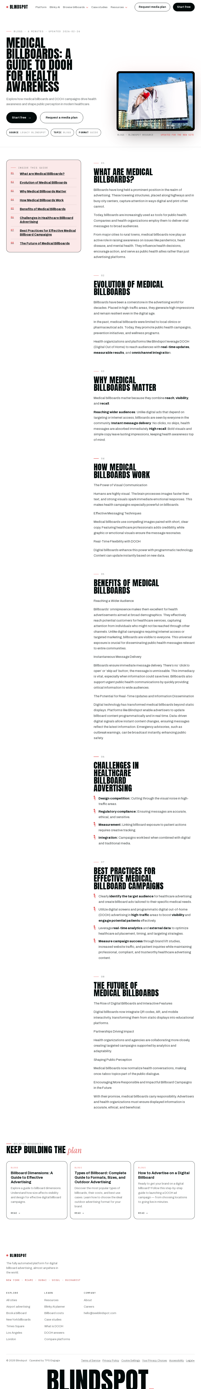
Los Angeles (14, 1332)
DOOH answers (54, 1332)
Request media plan (152, 6)
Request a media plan (62, 117)
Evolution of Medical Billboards (39, 182)
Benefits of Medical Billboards (38, 209)
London (11, 1339)
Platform (41, 7)
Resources (117, 7)
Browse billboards (74, 7)
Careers (89, 1306)
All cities (11, 1300)
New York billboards (18, 1319)
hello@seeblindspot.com (100, 1313)
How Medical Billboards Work (37, 200)
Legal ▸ (190, 1360)
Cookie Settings (130, 1360)
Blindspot (19, 7)
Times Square (15, 1326)
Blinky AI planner (54, 1306)
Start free (184, 6)
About (88, 1300)
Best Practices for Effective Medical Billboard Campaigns (43, 232)
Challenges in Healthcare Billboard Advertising (42, 219)
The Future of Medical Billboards (40, 243)
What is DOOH (53, 1326)
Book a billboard (16, 1313)
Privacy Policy (110, 1360)
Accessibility (176, 1360)
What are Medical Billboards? (38, 173)
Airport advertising (18, 1306)
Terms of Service (90, 1360)
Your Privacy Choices (154, 1360)
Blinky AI (55, 7)
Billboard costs (54, 1313)
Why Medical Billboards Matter (38, 191)
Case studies (99, 7)
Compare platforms (57, 1339)
